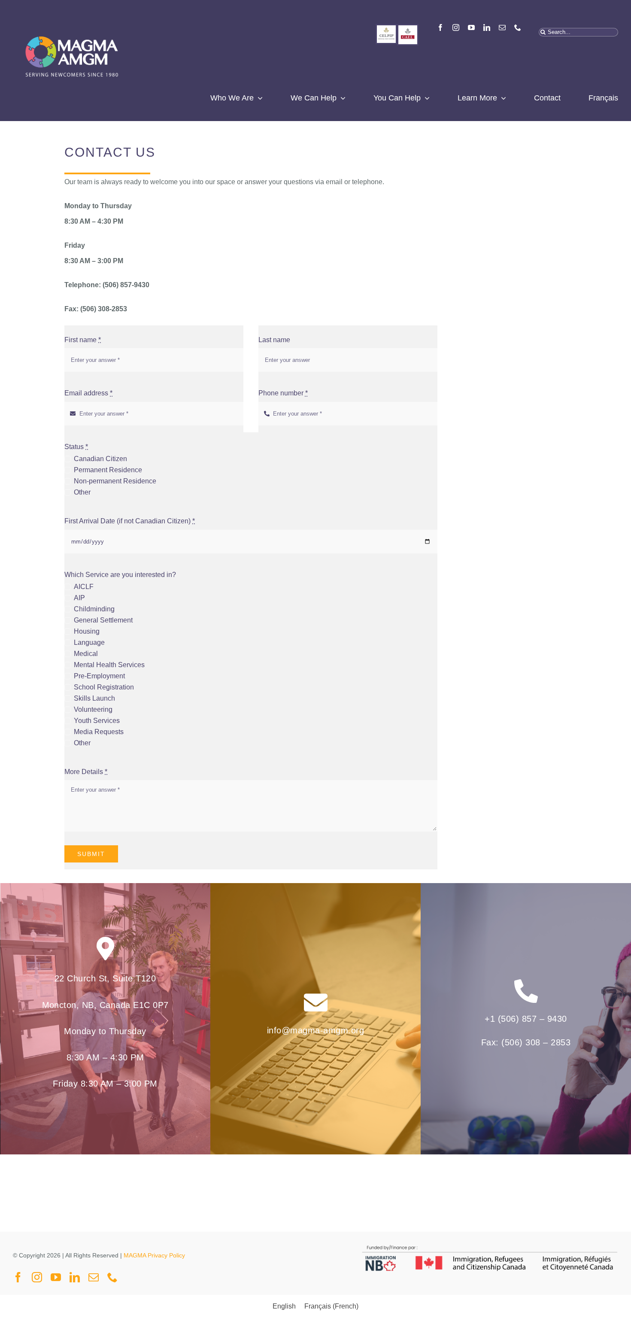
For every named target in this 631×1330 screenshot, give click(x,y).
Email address (88, 393)
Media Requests (98, 731)
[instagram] (455, 27)
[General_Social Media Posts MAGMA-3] (407, 28)
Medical (85, 653)
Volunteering (93, 709)
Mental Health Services (109, 664)
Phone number (283, 393)
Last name (274, 339)
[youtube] (471, 27)
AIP (79, 597)
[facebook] (440, 27)
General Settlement (103, 620)
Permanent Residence (108, 470)
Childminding (94, 609)
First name (82, 339)
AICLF (83, 586)
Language (89, 642)
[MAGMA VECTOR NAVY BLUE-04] (71, 27)
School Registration (103, 687)
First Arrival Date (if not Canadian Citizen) (129, 521)
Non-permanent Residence (115, 481)
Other (82, 492)
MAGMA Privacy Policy (154, 1255)
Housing (86, 631)
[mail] (502, 27)
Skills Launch (94, 698)
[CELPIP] (386, 28)
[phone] (517, 27)
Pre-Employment (99, 676)
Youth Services (96, 720)
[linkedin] (486, 27)
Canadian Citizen (100, 458)
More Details (85, 771)
